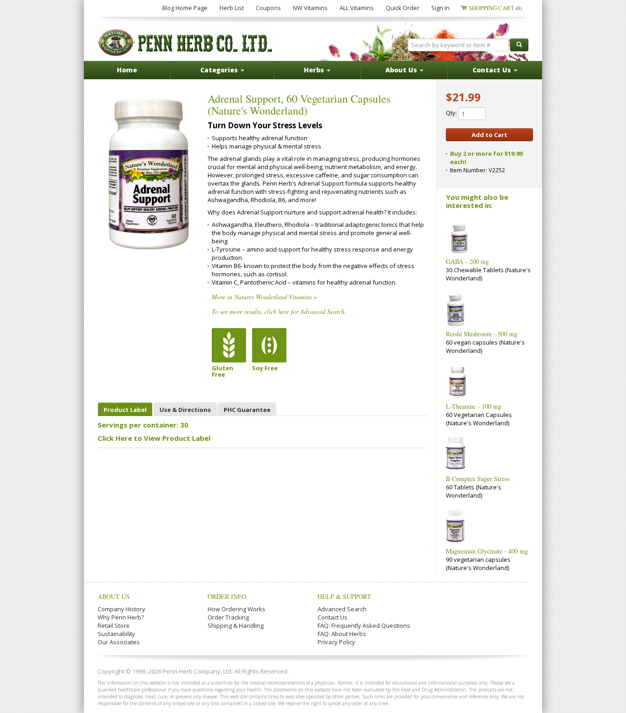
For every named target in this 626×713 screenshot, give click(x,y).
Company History (121, 609)
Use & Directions (185, 410)
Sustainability (116, 634)
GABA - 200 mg (467, 261)
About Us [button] (402, 70)
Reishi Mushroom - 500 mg (481, 333)
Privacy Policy (336, 642)
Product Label (125, 410)
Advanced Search (342, 609)
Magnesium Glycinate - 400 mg (487, 551)
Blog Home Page (185, 8)
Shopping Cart (495, 8)
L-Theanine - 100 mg (473, 406)
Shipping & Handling (236, 625)
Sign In (440, 8)
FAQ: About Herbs (342, 634)
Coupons (268, 8)
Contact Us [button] (492, 70)
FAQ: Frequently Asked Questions (364, 625)
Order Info (227, 596)
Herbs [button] (315, 70)
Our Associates (119, 642)
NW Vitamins (310, 8)
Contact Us (332, 617)
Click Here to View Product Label (154, 438)
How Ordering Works (236, 609)
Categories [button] (220, 70)
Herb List (232, 8)
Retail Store (114, 625)
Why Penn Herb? (121, 617)
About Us (114, 596)
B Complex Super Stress (477, 478)
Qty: (452, 113)
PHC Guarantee (247, 410)
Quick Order (402, 8)
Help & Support (344, 596)
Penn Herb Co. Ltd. (186, 42)
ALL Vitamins (357, 8)
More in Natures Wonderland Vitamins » (264, 296)
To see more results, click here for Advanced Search (278, 311)
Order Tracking (228, 617)
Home (127, 70)
